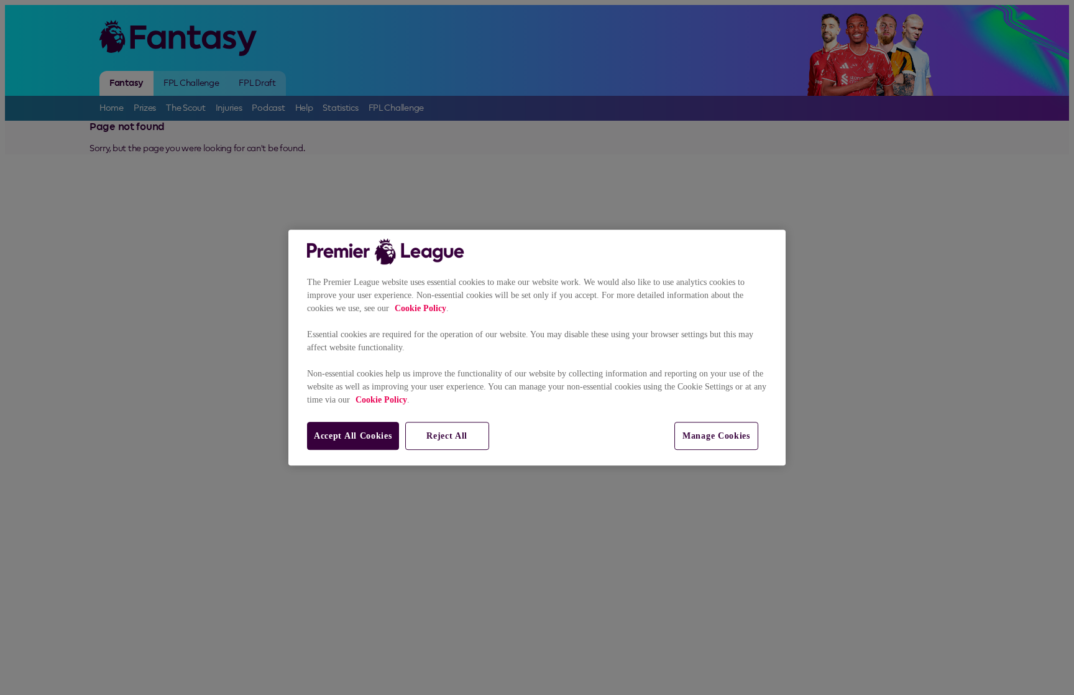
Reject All (446, 436)
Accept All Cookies (353, 436)
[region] (537, 348)
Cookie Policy (420, 308)
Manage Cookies (716, 436)
